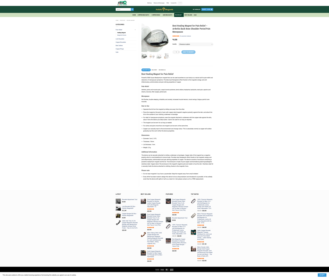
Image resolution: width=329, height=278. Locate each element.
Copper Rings (156, 15)
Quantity (174, 44)
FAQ (168, 3)
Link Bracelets (167, 15)
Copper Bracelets (143, 15)
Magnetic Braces (121, 35)
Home (134, 15)
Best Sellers (188, 15)
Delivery (149, 3)
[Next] (167, 38)
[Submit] (132, 9)
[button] (207, 9)
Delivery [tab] (154, 70)
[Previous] (144, 38)
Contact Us (173, 3)
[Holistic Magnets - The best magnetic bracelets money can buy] (164, 9)
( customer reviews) (185, 36)
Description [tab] (146, 70)
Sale (195, 15)
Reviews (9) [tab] (162, 70)
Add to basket (188, 52)
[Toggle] (135, 30)
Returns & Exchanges (159, 3)
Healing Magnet (131, 20)
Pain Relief (178, 15)
